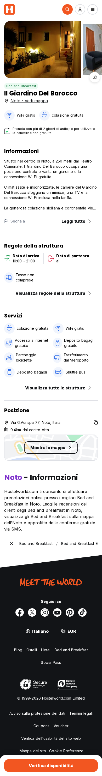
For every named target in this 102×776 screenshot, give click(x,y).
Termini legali (81, 713)
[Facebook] (19, 612)
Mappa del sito (33, 751)
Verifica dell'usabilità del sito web (51, 738)
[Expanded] (11, 543)
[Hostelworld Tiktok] (82, 612)
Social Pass (51, 662)
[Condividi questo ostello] (94, 77)
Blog (18, 650)
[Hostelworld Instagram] (45, 612)
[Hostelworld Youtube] (57, 612)
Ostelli (31, 650)
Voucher (61, 726)
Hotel (45, 650)
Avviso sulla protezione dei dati (37, 713)
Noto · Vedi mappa (29, 100)
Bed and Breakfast (21, 86)
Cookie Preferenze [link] (66, 751)
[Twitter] (32, 612)
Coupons (41, 726)
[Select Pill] (67, 9)
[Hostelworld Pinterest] (70, 612)
